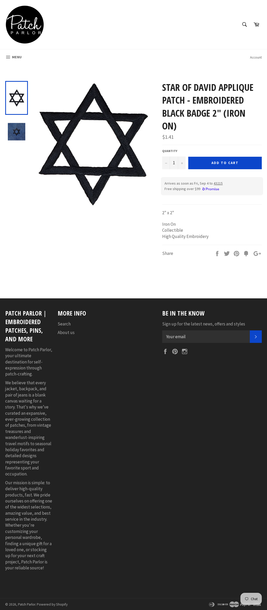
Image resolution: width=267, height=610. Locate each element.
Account (256, 57)
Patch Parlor (26, 604)
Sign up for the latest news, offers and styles (203, 324)
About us (66, 332)
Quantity (169, 151)
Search (64, 324)
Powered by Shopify (52, 604)
